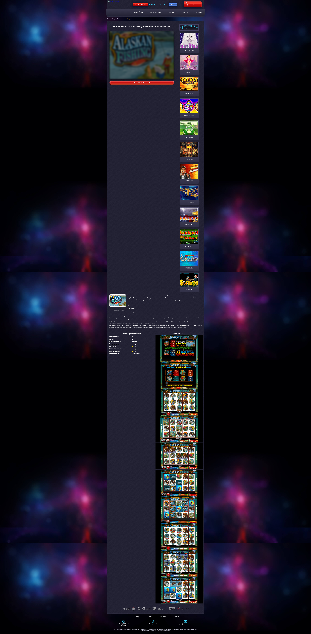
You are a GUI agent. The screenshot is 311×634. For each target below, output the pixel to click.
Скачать (172, 12)
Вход (173, 4)
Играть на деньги (142, 83)
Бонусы (185, 12)
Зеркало (199, 12)
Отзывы (177, 617)
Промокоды (135, 617)
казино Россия (172, 298)
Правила (163, 617)
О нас (150, 617)
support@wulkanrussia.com (185, 624)
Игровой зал (138, 12)
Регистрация (140, 4)
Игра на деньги (155, 12)
